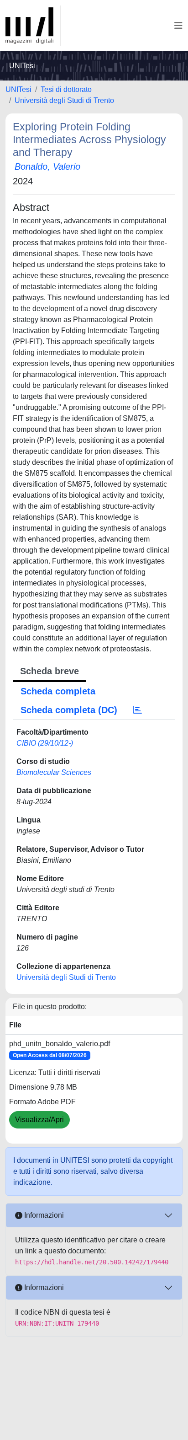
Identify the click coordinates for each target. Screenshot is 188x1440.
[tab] (137, 710)
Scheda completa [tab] (58, 691)
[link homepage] (33, 25)
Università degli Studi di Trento (64, 100)
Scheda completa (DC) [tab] (69, 710)
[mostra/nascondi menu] (178, 25)
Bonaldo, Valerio (47, 166)
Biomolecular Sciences (53, 772)
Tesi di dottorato (66, 89)
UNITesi (18, 89)
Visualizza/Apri (39, 1119)
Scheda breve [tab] (49, 671)
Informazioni (43, 1215)
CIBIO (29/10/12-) (44, 743)
